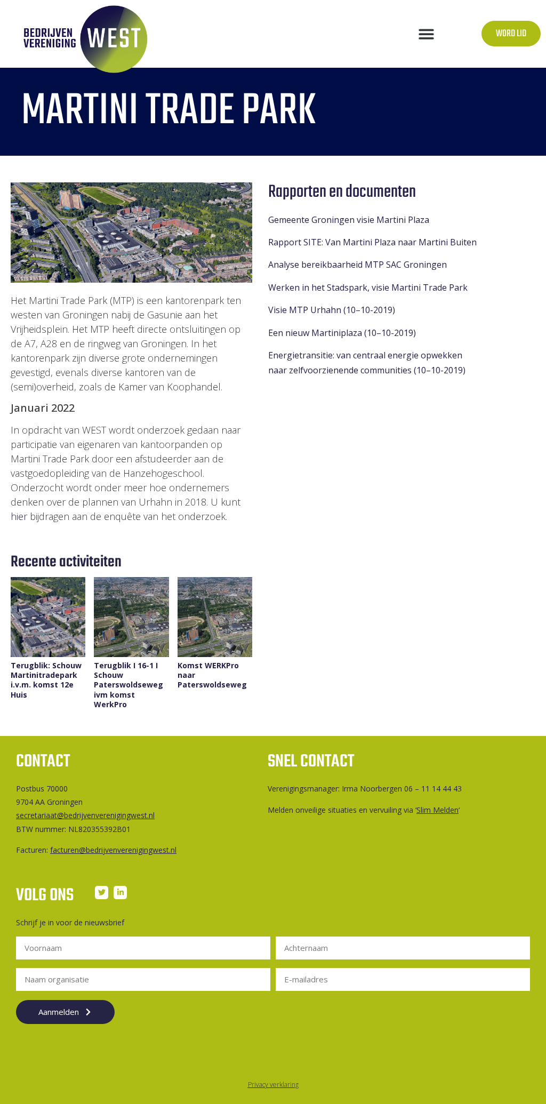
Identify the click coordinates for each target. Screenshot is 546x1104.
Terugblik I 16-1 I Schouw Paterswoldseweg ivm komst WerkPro (128, 685)
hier (19, 516)
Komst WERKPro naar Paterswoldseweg (212, 675)
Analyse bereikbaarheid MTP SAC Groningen (357, 264)
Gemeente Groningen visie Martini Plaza (348, 220)
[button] (426, 33)
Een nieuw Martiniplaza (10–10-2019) (342, 333)
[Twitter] (101, 892)
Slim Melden (437, 810)
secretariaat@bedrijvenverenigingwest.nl (85, 815)
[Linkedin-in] (120, 892)
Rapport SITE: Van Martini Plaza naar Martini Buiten (372, 242)
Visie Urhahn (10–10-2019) (331, 310)
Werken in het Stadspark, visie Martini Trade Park (368, 287)
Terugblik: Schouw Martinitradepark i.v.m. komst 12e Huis (46, 680)
